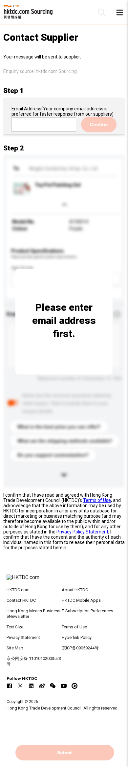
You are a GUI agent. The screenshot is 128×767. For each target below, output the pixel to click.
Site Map (15, 647)
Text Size (15, 626)
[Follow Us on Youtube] (64, 686)
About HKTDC (75, 589)
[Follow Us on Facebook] (9, 686)
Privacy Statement (23, 637)
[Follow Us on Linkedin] (31, 686)
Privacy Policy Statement (82, 531)
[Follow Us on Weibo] (42, 686)
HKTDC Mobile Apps (81, 600)
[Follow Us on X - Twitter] (20, 686)
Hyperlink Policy (77, 637)
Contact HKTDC (21, 600)
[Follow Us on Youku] (74, 686)
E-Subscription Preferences (87, 610)
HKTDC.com (18, 589)
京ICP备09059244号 (80, 647)
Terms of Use (97, 500)
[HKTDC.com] (64, 581)
